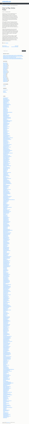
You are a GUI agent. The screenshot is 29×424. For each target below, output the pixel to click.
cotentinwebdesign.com (6, 145)
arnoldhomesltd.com (6, 160)
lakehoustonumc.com (6, 330)
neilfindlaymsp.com (5, 299)
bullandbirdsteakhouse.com (7, 353)
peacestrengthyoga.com (6, 340)
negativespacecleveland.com (7, 284)
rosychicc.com (5, 215)
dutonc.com (4, 271)
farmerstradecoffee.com (6, 325)
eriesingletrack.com (5, 177)
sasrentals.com (5, 188)
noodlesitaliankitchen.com (6, 121)
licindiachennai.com (5, 101)
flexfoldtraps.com (5, 342)
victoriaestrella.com (5, 297)
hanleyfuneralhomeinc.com (6, 181)
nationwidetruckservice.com (7, 294)
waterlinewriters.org (5, 321)
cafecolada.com (5, 223)
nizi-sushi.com (5, 268)
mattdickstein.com (5, 328)
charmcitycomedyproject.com (7, 256)
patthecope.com (5, 310)
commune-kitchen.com (6, 243)
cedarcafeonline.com (6, 105)
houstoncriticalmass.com (6, 229)
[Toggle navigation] (2, 3)
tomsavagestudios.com (6, 198)
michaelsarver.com (5, 190)
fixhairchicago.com (5, 308)
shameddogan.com (5, 322)
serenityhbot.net (5, 332)
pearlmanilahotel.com (6, 128)
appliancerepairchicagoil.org (7, 118)
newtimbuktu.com (5, 109)
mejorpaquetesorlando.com (7, 182)
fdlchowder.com (5, 351)
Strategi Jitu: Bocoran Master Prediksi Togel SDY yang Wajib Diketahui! (12, 55)
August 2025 (5, 68)
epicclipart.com (5, 127)
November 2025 (5, 66)
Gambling (4, 85)
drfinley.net (4, 402)
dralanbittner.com (5, 174)
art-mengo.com (5, 269)
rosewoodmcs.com (5, 366)
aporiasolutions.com (6, 318)
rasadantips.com (5, 108)
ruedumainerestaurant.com (6, 250)
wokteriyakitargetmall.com (6, 192)
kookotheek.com (5, 134)
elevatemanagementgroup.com (7, 400)
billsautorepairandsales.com (7, 386)
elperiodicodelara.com (6, 99)
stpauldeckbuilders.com (6, 347)
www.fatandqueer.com (6, 344)
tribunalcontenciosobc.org (6, 233)
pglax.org (4, 283)
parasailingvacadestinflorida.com (7, 394)
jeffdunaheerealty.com (6, 339)
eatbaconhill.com (5, 111)
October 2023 (5, 81)
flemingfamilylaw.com (6, 403)
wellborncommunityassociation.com (8, 137)
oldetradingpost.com (6, 146)
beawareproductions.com (6, 257)
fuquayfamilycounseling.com (7, 405)
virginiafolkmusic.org (6, 200)
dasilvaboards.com (5, 235)
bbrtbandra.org (5, 125)
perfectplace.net (5, 206)
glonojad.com (5, 252)
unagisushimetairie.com (6, 123)
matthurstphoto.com (6, 390)
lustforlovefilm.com (5, 245)
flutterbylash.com (5, 397)
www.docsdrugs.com (6, 349)
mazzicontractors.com (6, 374)
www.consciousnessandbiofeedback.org (8, 369)
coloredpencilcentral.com (6, 161)
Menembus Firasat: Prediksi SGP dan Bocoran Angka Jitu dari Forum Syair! (13, 56)
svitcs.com (4, 311)
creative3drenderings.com (6, 324)
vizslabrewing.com (5, 173)
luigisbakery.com (5, 361)
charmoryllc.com (5, 227)
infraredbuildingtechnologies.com (7, 150)
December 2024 (5, 71)
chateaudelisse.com (5, 136)
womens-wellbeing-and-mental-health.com (9, 199)
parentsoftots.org (5, 323)
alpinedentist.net (5, 132)
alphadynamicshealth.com (6, 396)
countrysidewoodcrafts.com (7, 117)
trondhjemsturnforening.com (7, 383)
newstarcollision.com (6, 187)
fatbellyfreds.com (5, 377)
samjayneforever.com (6, 389)
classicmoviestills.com (6, 222)
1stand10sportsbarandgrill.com (7, 183)
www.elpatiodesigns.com (6, 378)
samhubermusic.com (6, 416)
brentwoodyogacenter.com (6, 357)
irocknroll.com (5, 166)
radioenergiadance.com (6, 133)
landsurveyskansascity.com (6, 346)
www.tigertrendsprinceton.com (7, 336)
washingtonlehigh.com (6, 360)
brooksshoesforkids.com (6, 316)
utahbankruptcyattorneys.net (7, 165)
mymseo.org (4, 408)
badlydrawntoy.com (5, 329)
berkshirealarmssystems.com (7, 172)
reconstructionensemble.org (7, 291)
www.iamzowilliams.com (6, 370)
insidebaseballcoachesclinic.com (7, 392)
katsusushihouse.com (6, 248)
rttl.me (4, 411)
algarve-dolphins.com (6, 276)
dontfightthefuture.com (6, 159)
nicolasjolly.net (5, 246)
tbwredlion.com (5, 385)
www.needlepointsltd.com (6, 352)
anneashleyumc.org (5, 345)
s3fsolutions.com (5, 154)
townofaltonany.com (6, 282)
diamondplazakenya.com (6, 384)
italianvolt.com (5, 171)
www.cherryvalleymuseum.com (7, 144)
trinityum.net (5, 373)
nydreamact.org (5, 122)
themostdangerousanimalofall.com (7, 230)
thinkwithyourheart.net (6, 164)
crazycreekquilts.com (6, 240)
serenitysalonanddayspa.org (7, 104)
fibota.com (4, 380)
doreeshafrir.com (5, 255)
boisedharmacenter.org (6, 212)
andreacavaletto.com (6, 210)
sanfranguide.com (5, 226)
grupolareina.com (5, 143)
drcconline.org (5, 301)
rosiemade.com (5, 179)
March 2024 (4, 77)
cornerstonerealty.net (6, 368)
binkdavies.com (5, 241)
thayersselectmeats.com (6, 317)
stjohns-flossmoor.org (6, 288)
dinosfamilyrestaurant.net (6, 149)
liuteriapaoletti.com (5, 285)
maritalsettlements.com (6, 280)
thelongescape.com (5, 272)
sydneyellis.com (6, 1)
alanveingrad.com (5, 277)
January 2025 (5, 70)
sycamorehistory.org (6, 367)
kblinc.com (4, 176)
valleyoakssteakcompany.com (7, 306)
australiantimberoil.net (6, 148)
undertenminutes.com (6, 107)
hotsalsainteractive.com (6, 103)
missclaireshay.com (5, 97)
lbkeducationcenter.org (6, 204)
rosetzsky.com (5, 251)
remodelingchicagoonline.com (7, 356)
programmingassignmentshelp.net (7, 112)
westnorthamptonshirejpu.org (7, 139)
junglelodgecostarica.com (6, 274)
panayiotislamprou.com (6, 135)
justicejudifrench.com (6, 261)
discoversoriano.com (6, 224)
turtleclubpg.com (5, 295)
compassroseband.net (6, 313)
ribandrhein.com (5, 202)
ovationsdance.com (5, 201)
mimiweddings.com (5, 413)
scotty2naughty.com (6, 254)
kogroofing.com (5, 131)
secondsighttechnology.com (7, 189)
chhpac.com (4, 409)
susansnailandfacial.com (6, 334)
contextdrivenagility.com (6, 258)
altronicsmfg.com (5, 110)
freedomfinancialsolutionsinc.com (7, 341)
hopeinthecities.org (5, 218)
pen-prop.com (5, 335)
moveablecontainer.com (6, 142)
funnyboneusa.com (5, 289)
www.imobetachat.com (6, 327)
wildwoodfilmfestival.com (6, 138)
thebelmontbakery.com (6, 115)
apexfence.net (5, 417)
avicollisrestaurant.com (6, 300)
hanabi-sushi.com (5, 362)
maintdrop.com (5, 129)
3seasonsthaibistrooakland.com (7, 207)
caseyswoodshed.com (6, 307)
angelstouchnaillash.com (6, 185)
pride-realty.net (5, 395)
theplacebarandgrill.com (6, 302)
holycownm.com (5, 293)
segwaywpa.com (5, 319)
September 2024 (5, 72)
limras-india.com (5, 98)
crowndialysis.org (5, 195)
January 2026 (5, 64)
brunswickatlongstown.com (7, 265)
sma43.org (4, 355)
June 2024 (4, 74)
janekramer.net (5, 267)
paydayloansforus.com (6, 114)
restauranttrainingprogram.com (7, 196)
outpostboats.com (5, 216)
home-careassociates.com (6, 209)
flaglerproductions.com (6, 237)
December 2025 (5, 65)
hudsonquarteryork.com (6, 379)
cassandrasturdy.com (6, 220)
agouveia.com (5, 406)
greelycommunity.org (6, 249)
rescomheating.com (5, 412)
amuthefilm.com (5, 244)
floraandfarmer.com (5, 153)
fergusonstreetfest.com (6, 388)
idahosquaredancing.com (6, 168)
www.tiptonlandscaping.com (7, 358)
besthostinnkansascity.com (6, 414)
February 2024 (5, 78)
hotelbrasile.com (5, 140)
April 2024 (4, 76)
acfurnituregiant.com (6, 106)
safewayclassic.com (5, 116)
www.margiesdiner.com (6, 350)
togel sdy (4, 91)
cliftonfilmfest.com (5, 162)
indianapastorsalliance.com (6, 305)
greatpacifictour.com (6, 296)
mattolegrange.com (5, 273)
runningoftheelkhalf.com (6, 338)
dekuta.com (4, 364)
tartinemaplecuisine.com (6, 266)
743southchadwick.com (6, 157)
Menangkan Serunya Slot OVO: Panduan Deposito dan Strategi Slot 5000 (13, 58)
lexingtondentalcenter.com (6, 193)
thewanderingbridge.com (6, 262)
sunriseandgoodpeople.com (7, 286)
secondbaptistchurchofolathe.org (7, 407)
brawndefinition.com (6, 238)
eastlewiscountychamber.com (7, 232)
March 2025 (4, 69)
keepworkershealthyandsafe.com (7, 120)
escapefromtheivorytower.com (7, 156)
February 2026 (5, 63)
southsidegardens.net (6, 372)
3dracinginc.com (5, 228)
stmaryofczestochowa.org (6, 260)
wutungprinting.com (5, 279)
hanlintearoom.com (5, 398)
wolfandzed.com (5, 363)
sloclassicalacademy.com (6, 234)
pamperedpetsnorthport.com (7, 178)
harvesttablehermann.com (6, 151)
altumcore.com (5, 314)
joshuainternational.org (6, 333)
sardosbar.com (5, 170)
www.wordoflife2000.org (6, 167)
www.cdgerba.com (5, 381)
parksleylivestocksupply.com (7, 211)
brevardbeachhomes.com (6, 155)
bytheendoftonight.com (6, 217)
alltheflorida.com (5, 391)
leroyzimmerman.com (6, 401)
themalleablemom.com (6, 263)
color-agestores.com (6, 213)
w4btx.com (4, 184)
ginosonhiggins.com (5, 278)
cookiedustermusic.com (6, 290)
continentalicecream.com (6, 239)
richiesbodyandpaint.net (6, 100)
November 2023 (5, 80)
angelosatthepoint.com (6, 304)
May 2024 (4, 75)
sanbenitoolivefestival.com (6, 221)
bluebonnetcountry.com (6, 126)
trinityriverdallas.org (6, 205)
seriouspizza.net (5, 312)
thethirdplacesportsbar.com (7, 375)
